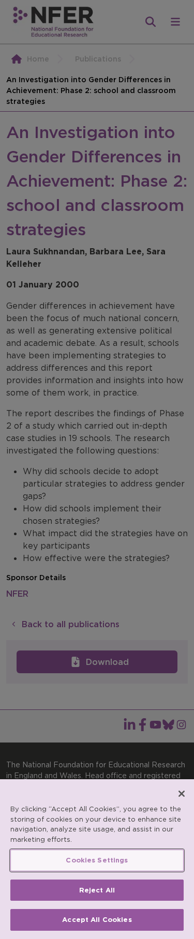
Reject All (97, 890)
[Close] (181, 793)
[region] (97, 859)
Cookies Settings (97, 860)
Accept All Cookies (96, 919)
